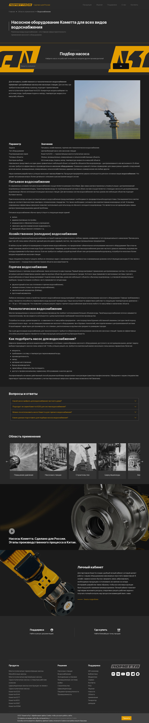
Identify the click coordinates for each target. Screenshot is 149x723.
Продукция (87, 5)
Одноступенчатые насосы (19, 689)
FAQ (89, 686)
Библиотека (93, 674)
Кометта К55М (14, 706)
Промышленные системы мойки (68, 681)
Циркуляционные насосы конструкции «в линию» (28, 686)
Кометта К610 (14, 700)
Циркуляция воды (64, 689)
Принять (126, 718)
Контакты (134, 5)
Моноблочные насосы (17, 674)
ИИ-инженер (93, 671)
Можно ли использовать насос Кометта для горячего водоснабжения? (42, 412)
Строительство (64, 686)
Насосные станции (65, 671)
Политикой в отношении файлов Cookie (63, 718)
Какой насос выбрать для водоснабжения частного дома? (37, 401)
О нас (124, 5)
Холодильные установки (67, 677)
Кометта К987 (14, 703)
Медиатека (92, 677)
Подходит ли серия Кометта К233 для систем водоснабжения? (39, 406)
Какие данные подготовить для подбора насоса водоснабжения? (40, 418)
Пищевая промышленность (68, 691)
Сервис (91, 680)
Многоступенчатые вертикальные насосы (25, 677)
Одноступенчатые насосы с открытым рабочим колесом (28, 681)
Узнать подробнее (91, 599)
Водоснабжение (64, 674)
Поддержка (112, 5)
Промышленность (65, 694)
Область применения (93, 695)
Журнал (99, 5)
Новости (91, 691)
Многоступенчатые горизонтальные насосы (26, 671)
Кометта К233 (14, 691)
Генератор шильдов (92, 701)
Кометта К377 (14, 697)
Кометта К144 (14, 694)
